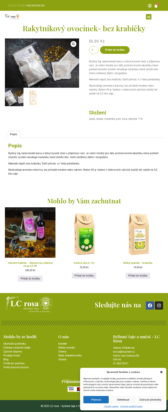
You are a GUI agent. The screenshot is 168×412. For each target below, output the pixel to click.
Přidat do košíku (115, 49)
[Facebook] (150, 305)
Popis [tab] (13, 134)
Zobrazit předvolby (150, 399)
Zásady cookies (111, 406)
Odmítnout (123, 399)
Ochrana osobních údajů (131, 406)
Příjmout (96, 399)
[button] (161, 372)
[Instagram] (159, 305)
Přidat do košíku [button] (30, 278)
